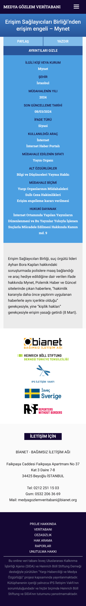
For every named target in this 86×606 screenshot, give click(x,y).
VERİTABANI (43, 529)
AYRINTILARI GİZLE (43, 50)
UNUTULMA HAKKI (43, 552)
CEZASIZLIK (43, 535)
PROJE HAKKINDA (43, 524)
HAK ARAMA (43, 541)
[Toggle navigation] (76, 6)
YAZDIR (63, 41)
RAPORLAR (43, 546)
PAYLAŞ (23, 41)
